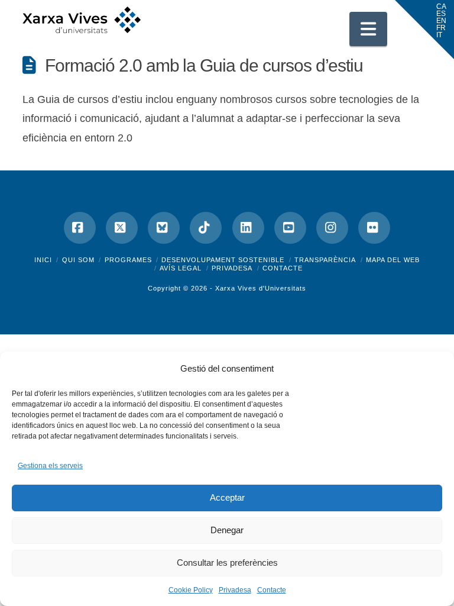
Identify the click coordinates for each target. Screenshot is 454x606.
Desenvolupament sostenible (222, 259)
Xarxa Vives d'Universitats (260, 288)
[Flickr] (374, 228)
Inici (43, 259)
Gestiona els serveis (50, 466)
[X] (122, 228)
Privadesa (235, 590)
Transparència (325, 259)
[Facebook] (80, 228)
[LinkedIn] (248, 228)
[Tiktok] (206, 228)
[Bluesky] (164, 228)
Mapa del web (393, 259)
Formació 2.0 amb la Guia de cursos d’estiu (204, 65)
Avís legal (181, 268)
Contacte (271, 590)
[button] (368, 29)
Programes (128, 259)
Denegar (227, 530)
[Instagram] (332, 228)
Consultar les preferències (227, 562)
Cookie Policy (190, 590)
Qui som (78, 259)
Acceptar (227, 497)
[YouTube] (290, 228)
